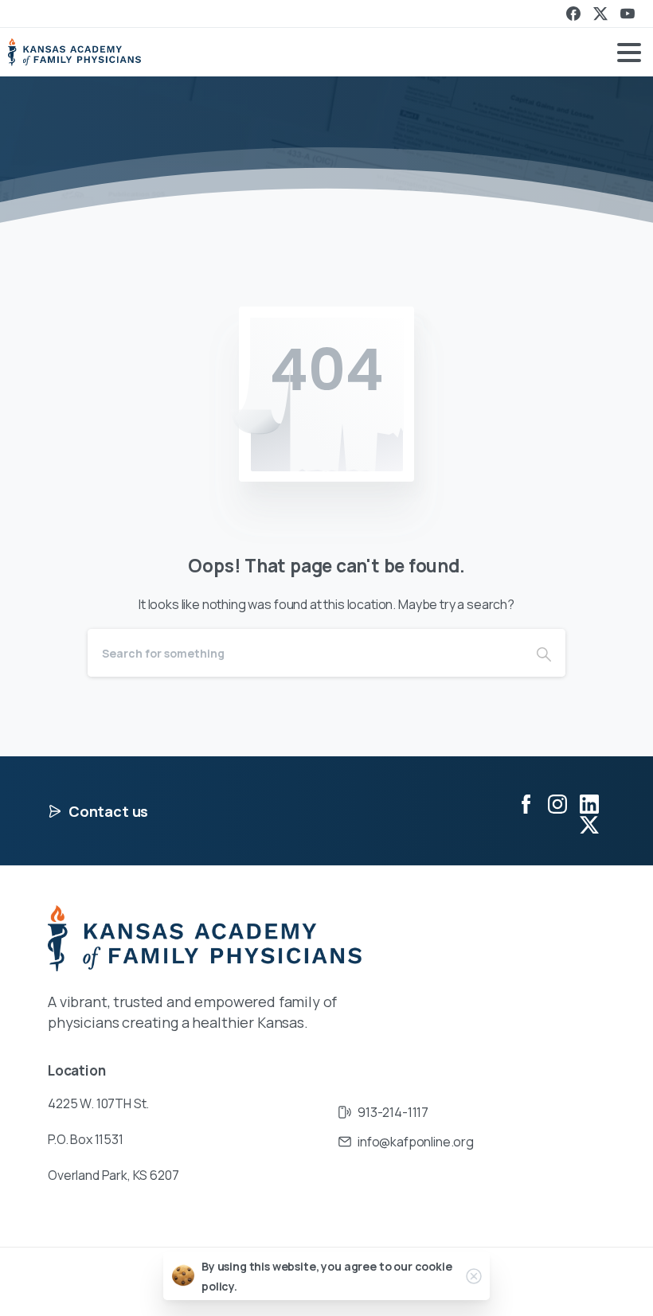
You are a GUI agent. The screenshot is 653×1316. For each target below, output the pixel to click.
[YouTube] (627, 13)
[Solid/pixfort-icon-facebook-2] (526, 803)
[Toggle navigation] (629, 52)
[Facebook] (573, 13)
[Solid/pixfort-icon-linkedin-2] (589, 803)
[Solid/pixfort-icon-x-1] (589, 824)
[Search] (543, 653)
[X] (600, 13)
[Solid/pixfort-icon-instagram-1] (557, 803)
